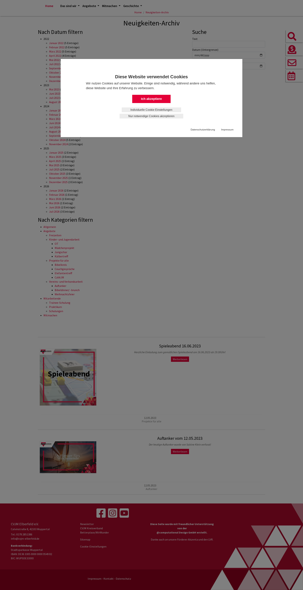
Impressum (227, 129)
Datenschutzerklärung (203, 129)
